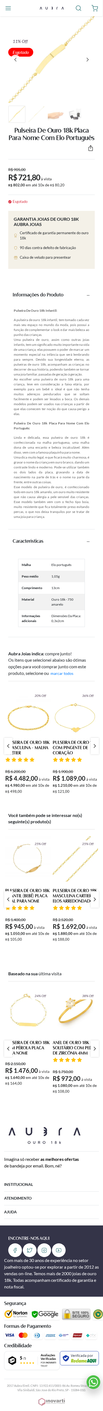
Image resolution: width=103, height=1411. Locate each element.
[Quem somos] (44, 1134)
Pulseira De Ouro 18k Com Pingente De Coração (75, 748)
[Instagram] (44, 1250)
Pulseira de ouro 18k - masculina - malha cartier (27, 748)
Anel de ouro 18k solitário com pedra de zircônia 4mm (75, 1048)
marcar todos (62, 673)
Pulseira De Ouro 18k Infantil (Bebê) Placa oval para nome (27, 896)
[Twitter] (30, 1250)
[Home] (51, 7)
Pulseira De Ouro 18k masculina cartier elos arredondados (75, 896)
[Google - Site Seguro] (45, 1314)
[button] (8, 8)
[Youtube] (59, 1250)
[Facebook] (15, 1250)
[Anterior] (15, 60)
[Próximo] (88, 60)
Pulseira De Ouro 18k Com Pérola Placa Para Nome (27, 1048)
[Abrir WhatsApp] (93, 1382)
